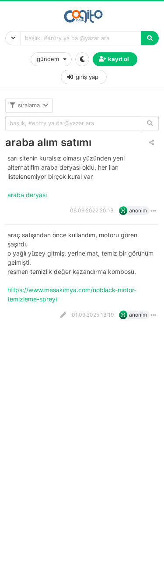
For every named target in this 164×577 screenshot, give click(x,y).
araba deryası (28, 194)
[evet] (150, 123)
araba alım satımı (48, 142)
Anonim (138, 210)
